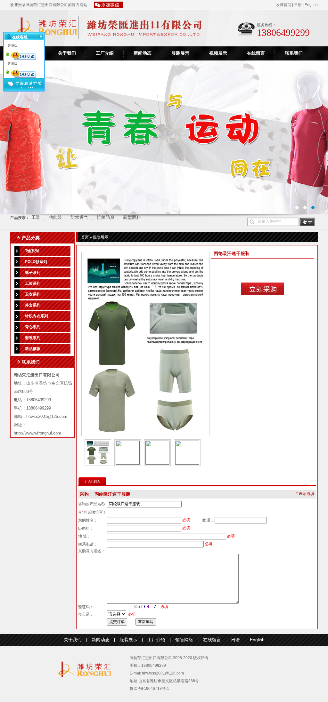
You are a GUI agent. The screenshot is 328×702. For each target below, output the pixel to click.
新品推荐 (32, 349)
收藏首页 (283, 5)
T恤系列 (32, 251)
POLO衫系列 (36, 261)
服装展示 (180, 53)
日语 (298, 5)
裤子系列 (32, 272)
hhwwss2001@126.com (163, 673)
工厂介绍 (105, 53)
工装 (35, 217)
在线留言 (256, 53)
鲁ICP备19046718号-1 (149, 688)
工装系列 (32, 283)
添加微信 (110, 4)
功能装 (55, 217)
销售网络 (184, 639)
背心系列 (32, 327)
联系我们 (294, 53)
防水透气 (79, 217)
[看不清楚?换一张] (145, 606)
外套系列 (32, 305)
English (311, 5)
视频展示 (218, 53)
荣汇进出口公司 (164, 137)
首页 (85, 237)
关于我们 (67, 53)
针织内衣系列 (36, 316)
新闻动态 (143, 53)
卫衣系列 (32, 294)
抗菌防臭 (106, 217)
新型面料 (132, 217)
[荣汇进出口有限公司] (83, 675)
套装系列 (32, 338)
